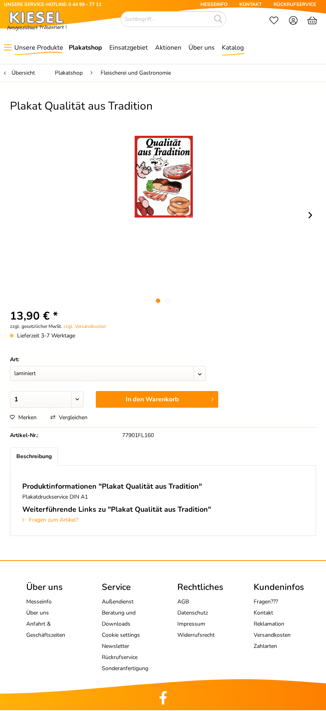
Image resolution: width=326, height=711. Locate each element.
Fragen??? (266, 601)
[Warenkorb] (313, 21)
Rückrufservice (120, 657)
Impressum (191, 624)
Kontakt (263, 613)
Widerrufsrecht (196, 635)
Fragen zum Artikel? (52, 520)
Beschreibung (34, 456)
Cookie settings (121, 635)
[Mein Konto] (293, 21)
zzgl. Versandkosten (84, 326)
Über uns (37, 613)
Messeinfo (39, 601)
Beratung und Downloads (119, 618)
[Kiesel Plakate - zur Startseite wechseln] (37, 21)
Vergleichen (72, 417)
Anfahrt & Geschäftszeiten (45, 629)
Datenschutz (192, 613)
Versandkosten (272, 635)
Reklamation (269, 624)
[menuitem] (274, 21)
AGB (183, 601)
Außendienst (118, 601)
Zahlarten (265, 646)
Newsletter (115, 646)
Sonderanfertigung (125, 668)
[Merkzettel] (274, 21)
